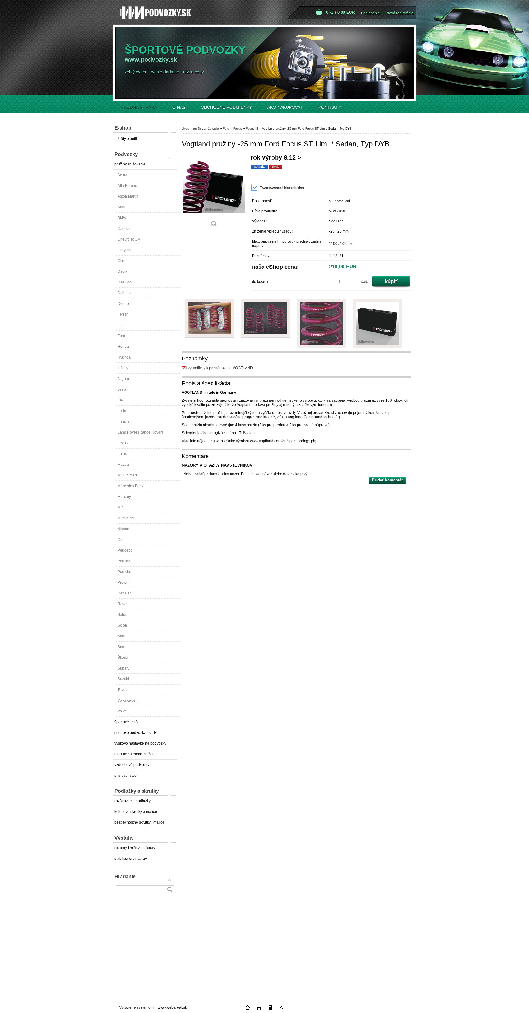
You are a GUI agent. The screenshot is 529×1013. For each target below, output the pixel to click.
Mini (121, 507)
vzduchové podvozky (131, 765)
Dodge (123, 304)
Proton (123, 582)
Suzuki (123, 679)
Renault (124, 593)
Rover (123, 604)
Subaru (124, 668)
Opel (122, 539)
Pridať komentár (387, 480)
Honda (123, 346)
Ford (121, 336)
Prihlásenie (370, 13)
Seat (121, 647)
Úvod (185, 128)
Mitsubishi (126, 518)
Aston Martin (128, 196)
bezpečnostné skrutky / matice (139, 822)
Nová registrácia (400, 13)
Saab (122, 636)
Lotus (122, 454)
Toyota (123, 690)
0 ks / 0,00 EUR (340, 12)
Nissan (123, 529)
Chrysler (125, 250)
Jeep (122, 389)
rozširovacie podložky (132, 801)
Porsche (124, 572)
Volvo (122, 711)
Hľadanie (125, 876)
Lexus (123, 443)
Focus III (252, 128)
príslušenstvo (125, 775)
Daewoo (125, 282)
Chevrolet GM (129, 239)
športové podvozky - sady (135, 732)
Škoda (123, 657)
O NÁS (179, 107)
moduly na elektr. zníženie (136, 754)
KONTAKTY (329, 107)
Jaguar (123, 379)
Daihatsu (125, 293)
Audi (121, 207)
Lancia (123, 421)
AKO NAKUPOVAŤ (285, 107)
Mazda (123, 464)
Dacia (122, 271)
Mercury (124, 497)
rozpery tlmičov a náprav (134, 848)
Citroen (124, 261)
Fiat (121, 325)
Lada (122, 411)
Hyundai (125, 357)
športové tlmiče (127, 722)
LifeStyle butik (126, 139)
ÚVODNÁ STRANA (139, 107)
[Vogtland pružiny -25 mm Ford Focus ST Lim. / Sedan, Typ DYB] (214, 192)
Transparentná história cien (282, 187)
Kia (120, 400)
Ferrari (123, 314)
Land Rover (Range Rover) (140, 432)
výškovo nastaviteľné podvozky (140, 743)
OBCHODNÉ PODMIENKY (226, 107)
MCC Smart (127, 475)
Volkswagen (128, 700)
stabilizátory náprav (130, 858)
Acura (122, 175)
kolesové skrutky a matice (135, 812)
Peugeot (125, 550)
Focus (237, 128)
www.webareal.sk (172, 1007)
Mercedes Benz (131, 486)
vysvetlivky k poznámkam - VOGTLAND (220, 368)
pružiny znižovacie (129, 164)
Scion (122, 625)
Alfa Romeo (127, 186)
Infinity (123, 368)
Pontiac (124, 561)
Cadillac (124, 228)
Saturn (123, 615)
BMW (122, 218)
